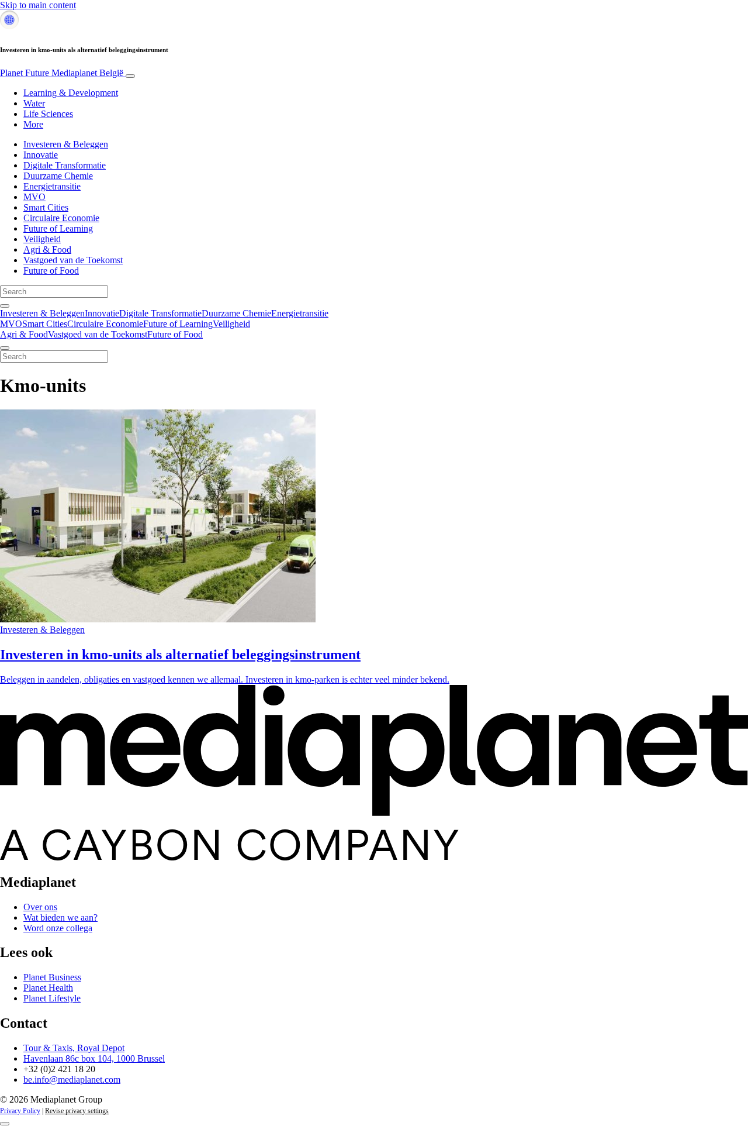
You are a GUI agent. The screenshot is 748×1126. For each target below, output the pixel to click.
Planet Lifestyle (52, 998)
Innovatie (40, 155)
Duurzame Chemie (58, 176)
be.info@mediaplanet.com (71, 1079)
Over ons (40, 907)
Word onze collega (57, 928)
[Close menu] (4, 348)
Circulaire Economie (61, 218)
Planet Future (61, 73)
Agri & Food (47, 249)
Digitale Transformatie (64, 165)
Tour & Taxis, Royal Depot (73, 1048)
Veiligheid (42, 239)
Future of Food (51, 271)
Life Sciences (48, 114)
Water (34, 103)
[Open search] (4, 306)
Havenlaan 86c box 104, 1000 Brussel (94, 1058)
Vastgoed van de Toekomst (73, 260)
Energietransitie (52, 186)
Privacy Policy (20, 1111)
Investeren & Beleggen (65, 144)
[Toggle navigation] (130, 76)
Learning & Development (70, 93)
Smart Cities (45, 207)
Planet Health (48, 988)
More (33, 124)
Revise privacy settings (77, 1111)
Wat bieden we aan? (60, 917)
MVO (34, 197)
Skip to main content (38, 5)
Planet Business (52, 977)
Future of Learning (58, 228)
